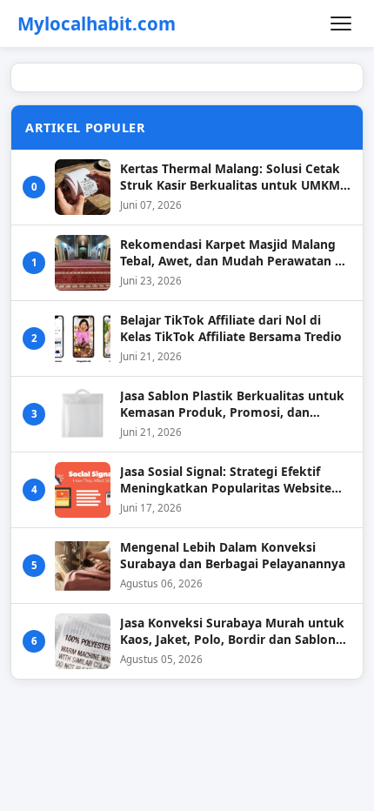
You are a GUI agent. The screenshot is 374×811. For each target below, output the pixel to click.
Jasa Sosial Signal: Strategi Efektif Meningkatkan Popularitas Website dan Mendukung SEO (225, 480)
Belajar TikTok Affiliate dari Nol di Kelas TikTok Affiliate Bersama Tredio (231, 328)
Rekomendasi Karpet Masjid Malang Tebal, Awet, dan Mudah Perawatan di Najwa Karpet (233, 253)
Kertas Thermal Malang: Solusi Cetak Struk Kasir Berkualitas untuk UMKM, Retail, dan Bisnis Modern (232, 177)
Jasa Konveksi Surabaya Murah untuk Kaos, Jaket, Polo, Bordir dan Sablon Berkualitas (232, 631)
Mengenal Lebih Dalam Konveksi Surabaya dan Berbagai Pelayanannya (232, 555)
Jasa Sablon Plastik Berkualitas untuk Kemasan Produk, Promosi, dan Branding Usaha (232, 404)
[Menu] (341, 23)
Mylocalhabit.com (96, 24)
